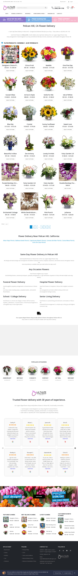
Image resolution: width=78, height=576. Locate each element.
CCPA (24, 552)
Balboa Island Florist (22, 240)
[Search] (46, 7)
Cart (5, 558)
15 (45, 227)
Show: (3, 224)
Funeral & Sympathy (16, 13)
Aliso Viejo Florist (9, 240)
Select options (10, 70)
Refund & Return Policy (28, 558)
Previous (3, 448)
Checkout (6, 561)
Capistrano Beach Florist (38, 240)
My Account (62, 1)
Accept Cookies (67, 573)
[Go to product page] (10, 54)
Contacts (59, 13)
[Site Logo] (9, 7)
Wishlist (6, 555)
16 (49, 227)
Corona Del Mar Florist (54, 240)
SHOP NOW (39, 496)
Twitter (63, 550)
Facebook (59, 550)
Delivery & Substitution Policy (29, 561)
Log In (71, 1)
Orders (6, 552)
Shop (6, 13)
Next (75, 448)
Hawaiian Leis (51, 13)
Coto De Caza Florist (39, 242)
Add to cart (67, 188)
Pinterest (66, 550)
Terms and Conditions (28, 555)
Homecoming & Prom (39, 13)
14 (42, 227)
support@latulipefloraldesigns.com (48, 558)
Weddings (27, 13)
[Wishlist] (68, 8)
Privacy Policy (26, 549)
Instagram (70, 550)
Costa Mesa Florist (68, 240)
